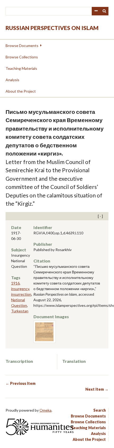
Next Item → (96, 389)
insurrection (21, 294)
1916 (15, 283)
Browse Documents (22, 45)
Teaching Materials (21, 68)
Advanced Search (96, 11)
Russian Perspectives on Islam (52, 27)
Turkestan (19, 311)
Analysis (12, 79)
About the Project (21, 91)
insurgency (20, 288)
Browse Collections (22, 57)
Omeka (45, 410)
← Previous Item (21, 383)
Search (104, 11)
